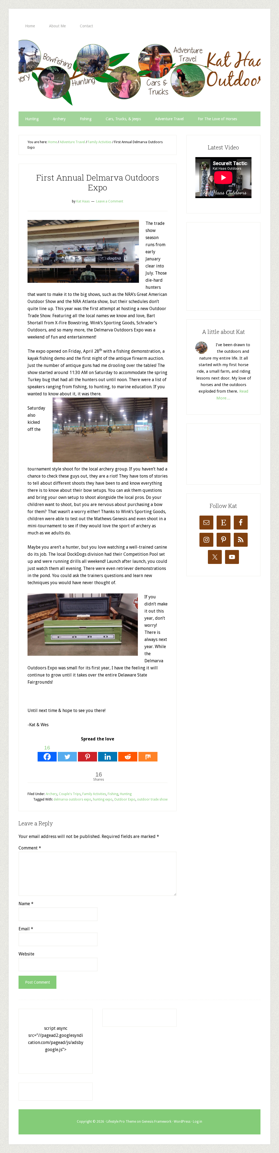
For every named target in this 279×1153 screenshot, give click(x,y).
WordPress (182, 1121)
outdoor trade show (152, 799)
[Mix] (147, 752)
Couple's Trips (70, 794)
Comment (30, 848)
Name (26, 903)
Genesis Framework (156, 1121)
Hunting (126, 794)
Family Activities (94, 794)
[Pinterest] (87, 752)
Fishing (113, 794)
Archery (51, 794)
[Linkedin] (107, 752)
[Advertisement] (236, 265)
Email (26, 928)
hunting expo (103, 799)
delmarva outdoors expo (72, 799)
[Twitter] (67, 752)
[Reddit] (127, 752)
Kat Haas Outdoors (139, 72)
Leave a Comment (109, 201)
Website (26, 954)
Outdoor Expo (124, 799)
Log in (197, 1121)
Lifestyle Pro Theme (121, 1121)
